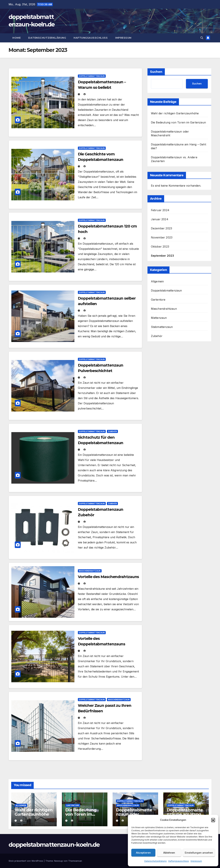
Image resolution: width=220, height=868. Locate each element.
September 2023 (162, 255)
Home (16, 37)
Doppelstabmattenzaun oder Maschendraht (134, 814)
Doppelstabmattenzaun (92, 76)
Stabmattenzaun (162, 327)
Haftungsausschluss (178, 861)
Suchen (156, 72)
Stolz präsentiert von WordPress (26, 860)
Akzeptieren (143, 852)
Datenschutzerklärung (155, 861)
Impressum (196, 861)
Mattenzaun (159, 317)
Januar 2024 (159, 219)
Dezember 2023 (161, 228)
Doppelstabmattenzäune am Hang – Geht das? (185, 814)
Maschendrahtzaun (90, 571)
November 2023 (162, 237)
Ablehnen (169, 852)
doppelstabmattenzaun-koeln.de (54, 844)
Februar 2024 (160, 210)
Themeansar (75, 860)
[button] (213, 820)
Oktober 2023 (160, 246)
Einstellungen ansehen (199, 852)
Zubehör (112, 431)
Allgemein (157, 281)
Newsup (58, 860)
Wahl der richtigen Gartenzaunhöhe (175, 113)
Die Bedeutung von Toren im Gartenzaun (178, 122)
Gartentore (158, 299)
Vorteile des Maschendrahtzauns (108, 576)
